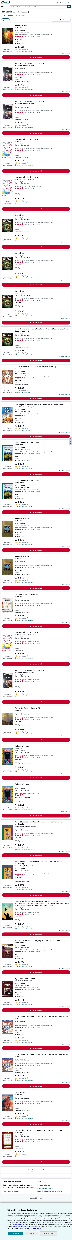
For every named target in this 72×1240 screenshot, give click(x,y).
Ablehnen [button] (31, 1233)
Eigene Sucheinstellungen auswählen (49, 1191)
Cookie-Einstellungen (18, 1224)
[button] (64, 53)
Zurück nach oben (36, 1198)
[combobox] (38, 6)
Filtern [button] (6, 20)
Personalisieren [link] (48, 1233)
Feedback (70, 441)
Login (64, 2)
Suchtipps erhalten (43, 1185)
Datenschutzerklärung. (34, 1228)
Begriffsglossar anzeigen (45, 1188)
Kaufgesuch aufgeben (11, 1191)
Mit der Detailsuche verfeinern (14, 15)
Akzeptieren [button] (15, 1233)
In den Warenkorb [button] (36, 57)
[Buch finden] (69, 6)
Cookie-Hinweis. (18, 1226)
